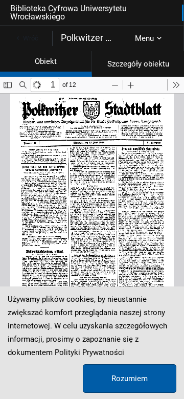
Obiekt (46, 61)
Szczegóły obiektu (138, 64)
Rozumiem (129, 378)
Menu (144, 38)
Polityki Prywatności (89, 352)
